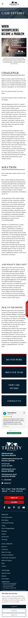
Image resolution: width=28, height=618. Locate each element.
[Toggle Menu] (2, 3)
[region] (14, 604)
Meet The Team (6, 552)
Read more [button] (6, 426)
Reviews (4, 576)
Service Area (5, 537)
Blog (3, 563)
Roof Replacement (7, 517)
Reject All (14, 615)
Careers (4, 566)
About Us (4, 546)
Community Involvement (9, 558)
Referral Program (7, 560)
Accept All (14, 606)
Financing (4, 539)
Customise (14, 610)
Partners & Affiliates (7, 555)
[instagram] (19, 507)
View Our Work (6, 573)
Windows (4, 531)
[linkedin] (9, 507)
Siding (3, 526)
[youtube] (23, 507)
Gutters (4, 534)
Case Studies (5, 579)
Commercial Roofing (7, 523)
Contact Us (5, 549)
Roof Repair (5, 520)
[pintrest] (14, 507)
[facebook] (4, 507)
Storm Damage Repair (8, 528)
